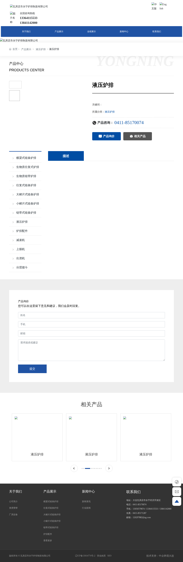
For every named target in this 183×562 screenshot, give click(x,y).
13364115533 (152, 509)
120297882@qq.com (142, 517)
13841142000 (165, 509)
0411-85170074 (129, 122)
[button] (74, 468)
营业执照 (101, 555)
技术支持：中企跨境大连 (160, 555)
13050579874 (139, 509)
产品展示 (26, 49)
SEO (109, 555)
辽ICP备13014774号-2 (85, 555)
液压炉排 (41, 49)
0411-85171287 (139, 513)
